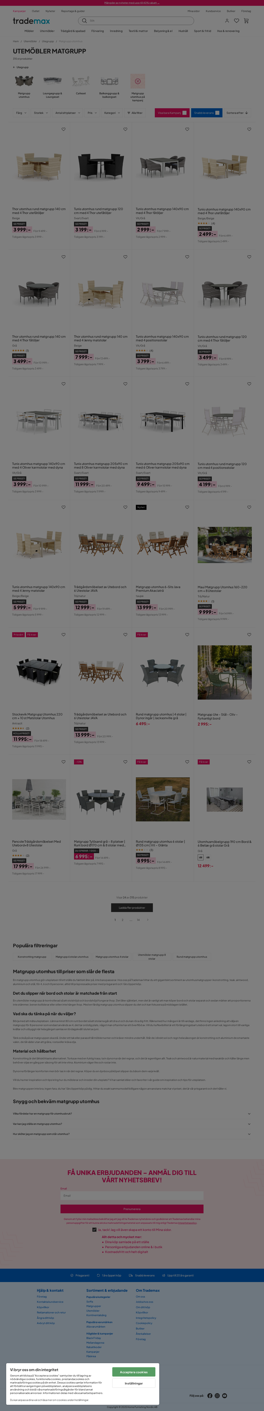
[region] (82, 1384)
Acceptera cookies (134, 1372)
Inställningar (134, 1383)
